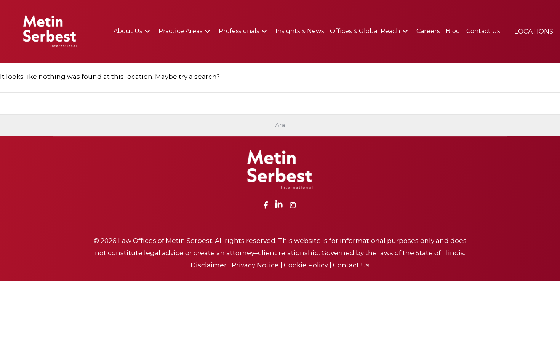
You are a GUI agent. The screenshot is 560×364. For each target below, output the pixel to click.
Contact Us (483, 31)
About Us (128, 31)
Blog (453, 31)
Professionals (239, 31)
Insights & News (299, 31)
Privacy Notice (255, 265)
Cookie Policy (306, 265)
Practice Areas (180, 31)
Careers (428, 31)
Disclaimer (208, 265)
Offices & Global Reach (365, 31)
